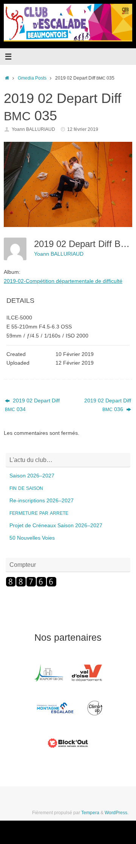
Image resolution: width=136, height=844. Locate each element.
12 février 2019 (82, 129)
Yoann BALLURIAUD (33, 129)
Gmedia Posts (32, 78)
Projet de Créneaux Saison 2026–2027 (55, 525)
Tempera (90, 812)
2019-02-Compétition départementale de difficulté (63, 281)
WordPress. (116, 812)
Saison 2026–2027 (31, 476)
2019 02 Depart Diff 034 (32, 405)
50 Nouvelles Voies (32, 538)
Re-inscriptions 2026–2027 (41, 500)
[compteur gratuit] (31, 585)
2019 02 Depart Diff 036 (107, 405)
